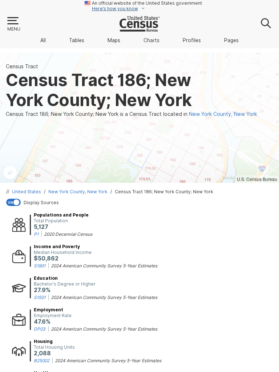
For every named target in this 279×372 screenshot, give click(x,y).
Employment (48, 309)
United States (26, 191)
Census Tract (22, 66)
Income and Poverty (57, 246)
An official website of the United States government (147, 3)
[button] (13, 24)
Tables (76, 40)
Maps (114, 40)
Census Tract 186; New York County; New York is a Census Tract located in (131, 114)
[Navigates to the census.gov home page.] (140, 29)
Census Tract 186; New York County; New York (164, 191)
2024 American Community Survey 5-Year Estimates (104, 265)
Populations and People (61, 215)
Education (46, 278)
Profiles (192, 40)
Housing (43, 341)
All (43, 40)
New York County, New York (78, 191)
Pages (231, 40)
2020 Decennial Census (68, 234)
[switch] (141, 202)
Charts (151, 40)
